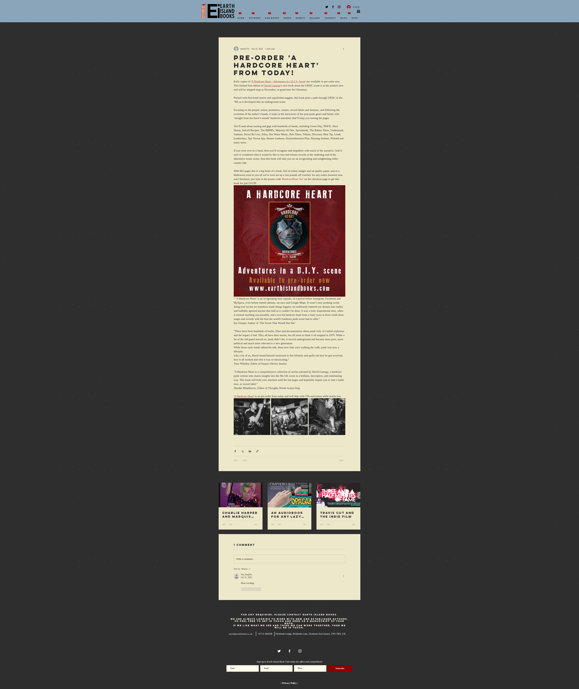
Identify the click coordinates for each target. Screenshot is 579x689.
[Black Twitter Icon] (327, 7)
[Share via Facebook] (235, 451)
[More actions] (343, 49)
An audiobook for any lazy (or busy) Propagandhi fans (287, 514)
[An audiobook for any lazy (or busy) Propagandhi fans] (290, 495)
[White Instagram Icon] (300, 627)
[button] (358, 11)
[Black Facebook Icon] (333, 7)
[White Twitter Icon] (279, 627)
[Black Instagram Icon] (339, 7)
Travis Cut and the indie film (337, 514)
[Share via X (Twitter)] (242, 451)
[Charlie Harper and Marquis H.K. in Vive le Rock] (241, 495)
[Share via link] (257, 451)
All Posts (223, 28)
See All (357, 477)
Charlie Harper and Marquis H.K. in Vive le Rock (240, 514)
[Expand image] (252, 416)
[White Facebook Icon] (289, 627)
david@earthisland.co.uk (240, 610)
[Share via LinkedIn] (249, 451)
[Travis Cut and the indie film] (338, 495)
